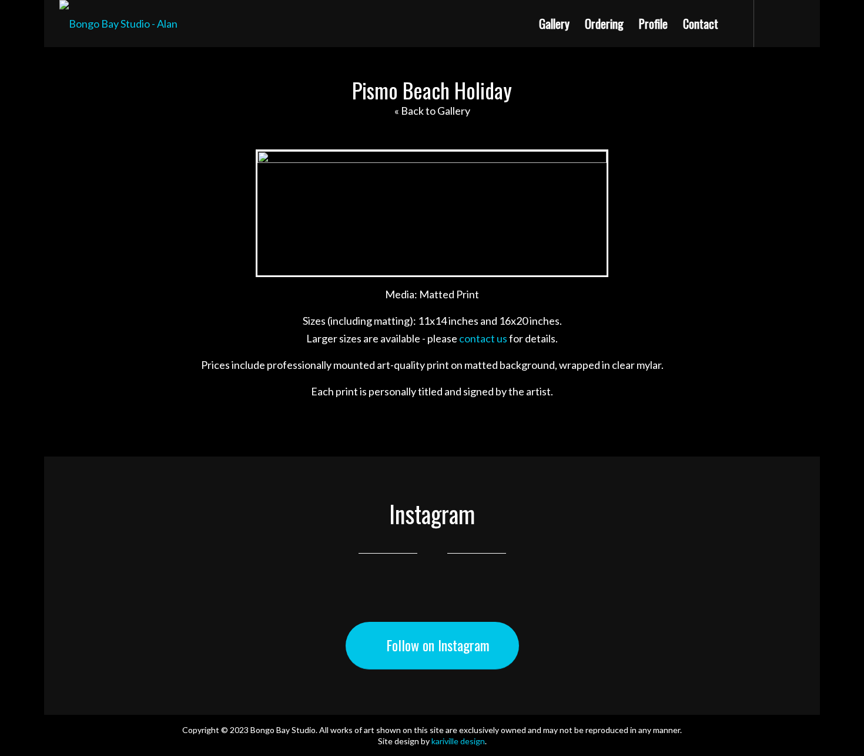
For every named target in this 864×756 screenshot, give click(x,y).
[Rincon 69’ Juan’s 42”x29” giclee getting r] (493, 601)
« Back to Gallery (432, 110)
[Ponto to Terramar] (811, 378)
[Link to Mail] (796, 24)
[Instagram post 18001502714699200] (737, 601)
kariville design (458, 741)
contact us (483, 338)
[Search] (738, 23)
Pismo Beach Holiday (432, 89)
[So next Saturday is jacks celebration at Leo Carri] (371, 601)
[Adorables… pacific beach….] (615, 601)
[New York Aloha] (53, 378)
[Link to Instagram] (772, 24)
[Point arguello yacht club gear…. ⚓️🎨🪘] (248, 601)
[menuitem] (554, 23)
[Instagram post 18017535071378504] (126, 601)
